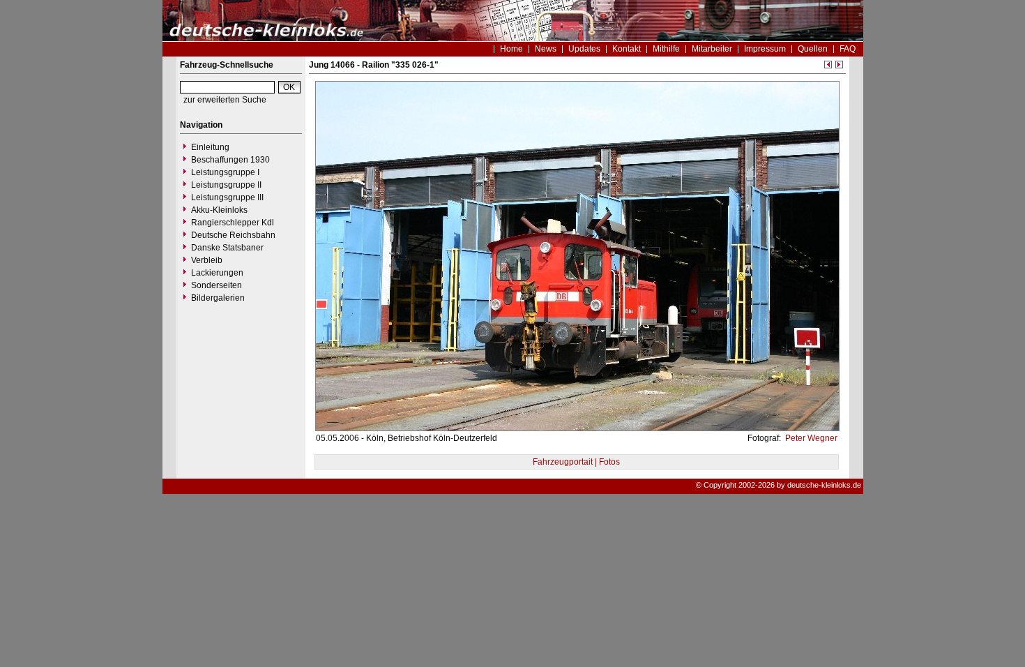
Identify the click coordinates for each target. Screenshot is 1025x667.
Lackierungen (217, 273)
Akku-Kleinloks (219, 210)
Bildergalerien (218, 298)
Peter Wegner (810, 438)
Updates (584, 49)
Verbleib (206, 260)
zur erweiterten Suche (224, 100)
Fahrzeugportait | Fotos (576, 462)
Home (511, 49)
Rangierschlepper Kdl (232, 222)
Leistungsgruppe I (225, 172)
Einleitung (210, 147)
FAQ (848, 49)
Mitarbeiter (712, 49)
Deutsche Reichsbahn (233, 235)
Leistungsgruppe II (226, 185)
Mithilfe (666, 49)
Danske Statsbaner (227, 248)
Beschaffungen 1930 (230, 160)
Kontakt (626, 49)
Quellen (813, 49)
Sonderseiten (216, 285)
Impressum (765, 49)
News (545, 49)
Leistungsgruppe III (227, 197)
